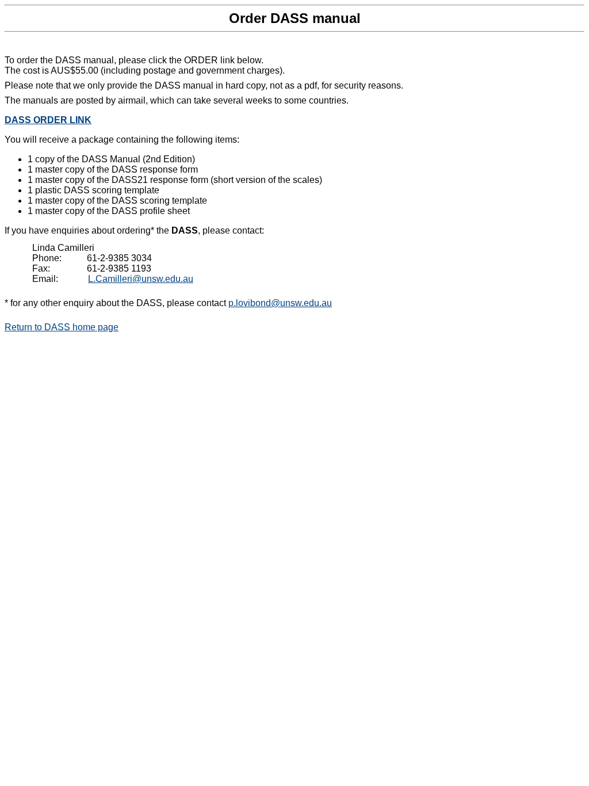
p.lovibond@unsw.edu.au (280, 303)
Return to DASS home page (61, 327)
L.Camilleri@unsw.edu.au (140, 279)
